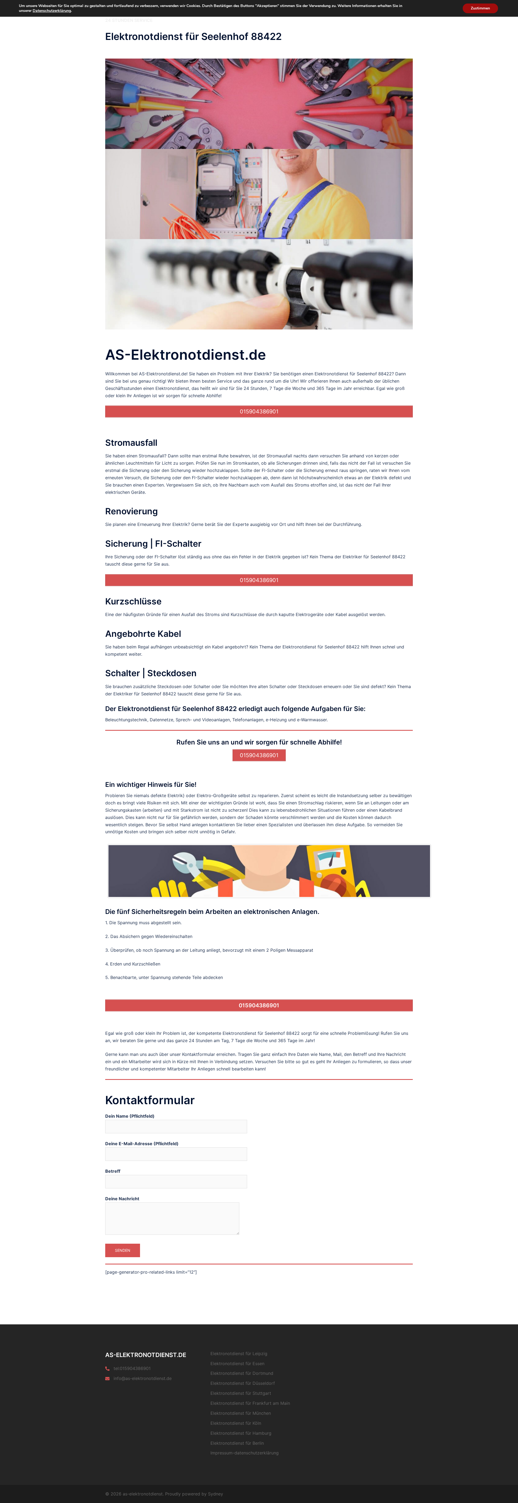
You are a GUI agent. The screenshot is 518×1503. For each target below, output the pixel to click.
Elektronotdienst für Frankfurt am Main (250, 1403)
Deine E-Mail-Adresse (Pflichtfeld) (142, 1143)
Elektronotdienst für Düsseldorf (242, 1383)
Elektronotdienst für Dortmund (241, 1373)
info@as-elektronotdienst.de (143, 1378)
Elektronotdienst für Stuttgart (240, 1393)
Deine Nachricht (122, 1198)
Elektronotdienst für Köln (235, 1423)
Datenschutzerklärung (52, 10)
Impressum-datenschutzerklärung (244, 1453)
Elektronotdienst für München (240, 1413)
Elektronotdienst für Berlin (237, 1443)
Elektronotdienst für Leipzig (238, 1353)
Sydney (215, 1494)
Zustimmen (480, 8)
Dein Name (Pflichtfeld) (130, 1116)
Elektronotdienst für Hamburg (240, 1433)
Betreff (112, 1171)
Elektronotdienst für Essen (237, 1363)
